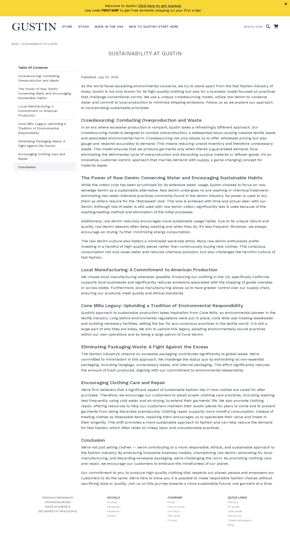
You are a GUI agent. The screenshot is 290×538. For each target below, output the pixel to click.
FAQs (171, 502)
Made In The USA (109, 26)
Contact (112, 502)
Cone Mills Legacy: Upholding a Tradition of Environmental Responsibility (42, 128)
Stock (83, 26)
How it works (176, 506)
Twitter (111, 515)
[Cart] (276, 26)
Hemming (234, 515)
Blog (15, 44)
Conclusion (27, 167)
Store (67, 26)
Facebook (113, 511)
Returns (233, 502)
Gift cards (173, 515)
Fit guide (233, 506)
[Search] (268, 26)
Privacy (172, 520)
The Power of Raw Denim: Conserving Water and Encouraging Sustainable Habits (44, 93)
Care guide (235, 511)
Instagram (114, 506)
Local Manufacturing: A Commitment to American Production (38, 110)
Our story (173, 511)
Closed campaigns (239, 520)
